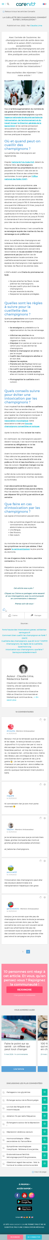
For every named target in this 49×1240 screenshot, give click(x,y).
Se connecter (34, 1237)
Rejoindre (24, 989)
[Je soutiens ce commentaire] (41, 784)
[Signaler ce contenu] (44, 719)
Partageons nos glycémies (18, 1092)
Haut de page (40, 1172)
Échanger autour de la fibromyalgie (22, 1100)
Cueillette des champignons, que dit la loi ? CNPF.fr (24, 641)
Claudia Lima (36, 25)
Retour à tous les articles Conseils (19, 11)
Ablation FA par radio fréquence (21, 1116)
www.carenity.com (17, 1224)
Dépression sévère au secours (20, 1132)
